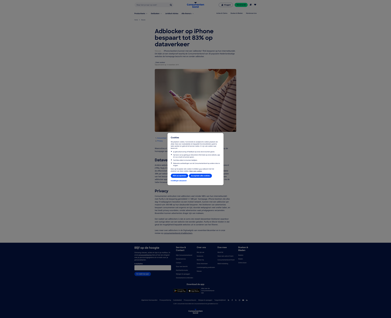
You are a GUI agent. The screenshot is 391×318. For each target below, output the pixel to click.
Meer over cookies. (195, 171)
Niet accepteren (179, 176)
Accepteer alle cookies (200, 176)
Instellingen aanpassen (179, 181)
